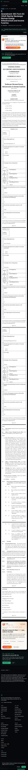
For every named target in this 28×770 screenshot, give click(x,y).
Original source (4, 670)
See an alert (16, 647)
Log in (13, 662)
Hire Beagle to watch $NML (12, 47)
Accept (23, 766)
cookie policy (11, 764)
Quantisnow (13, 8)
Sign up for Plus (6, 57)
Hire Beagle (6, 647)
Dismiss (18, 766)
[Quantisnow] (1, 1)
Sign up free (5, 662)
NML (14, 30)
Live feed (5, 5)
